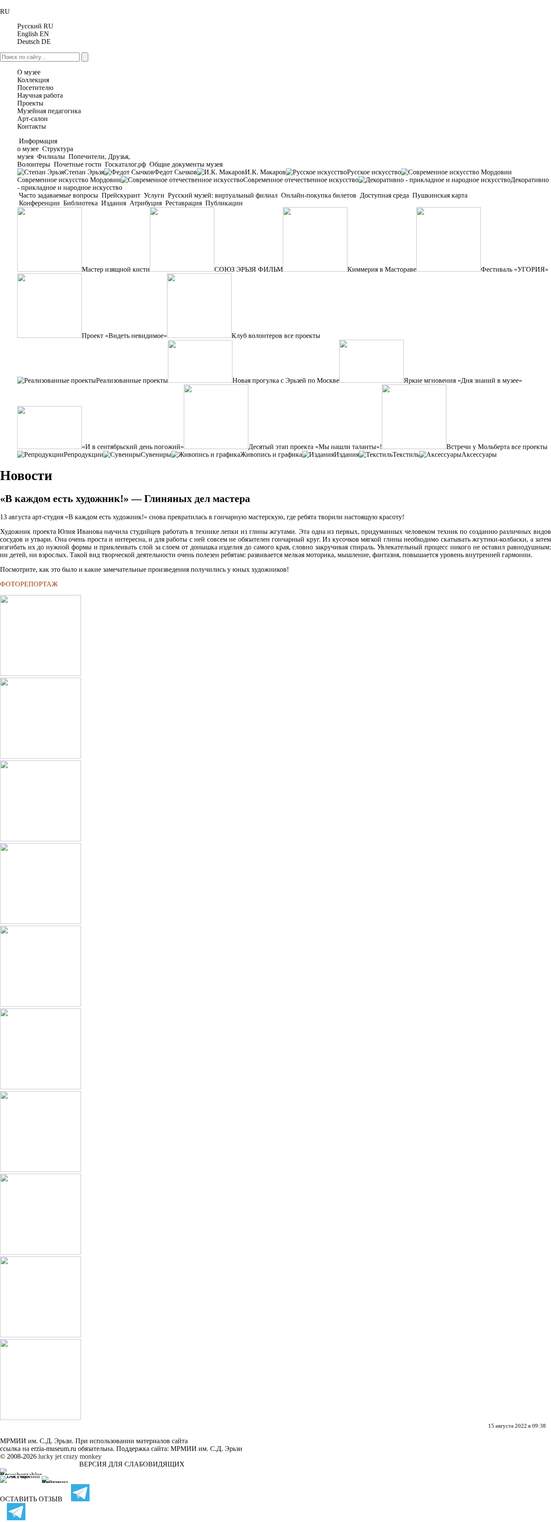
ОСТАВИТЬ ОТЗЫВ (31, 1499)
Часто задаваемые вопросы (58, 195)
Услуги (154, 195)
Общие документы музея (185, 164)
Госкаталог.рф (125, 164)
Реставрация (184, 203)
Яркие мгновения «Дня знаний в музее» (463, 380)
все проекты (302, 335)
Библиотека (80, 203)
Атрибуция (146, 203)
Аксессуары (479, 454)
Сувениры (156, 454)
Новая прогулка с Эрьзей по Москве (285, 380)
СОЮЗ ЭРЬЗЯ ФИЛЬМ (248, 269)
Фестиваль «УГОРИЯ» (514, 269)
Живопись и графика (271, 454)
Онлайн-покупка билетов (318, 195)
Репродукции (83, 454)
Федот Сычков (175, 172)
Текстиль (406, 454)
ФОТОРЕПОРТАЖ (29, 584)
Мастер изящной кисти (116, 269)
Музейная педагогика (49, 111)
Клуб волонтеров (257, 335)
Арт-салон (32, 118)
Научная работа (40, 95)
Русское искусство (374, 172)
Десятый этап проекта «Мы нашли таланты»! (315, 446)
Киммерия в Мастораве (381, 269)
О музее (28, 72)
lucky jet (50, 1456)
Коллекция (33, 80)
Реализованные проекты (132, 380)
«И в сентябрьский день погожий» (133, 446)
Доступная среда (384, 195)
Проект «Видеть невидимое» (124, 335)
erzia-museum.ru (53, 1448)
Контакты (31, 126)
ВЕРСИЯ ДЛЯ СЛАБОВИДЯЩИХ (132, 1464)
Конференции (39, 203)
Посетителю (35, 87)
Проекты (30, 103)
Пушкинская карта (439, 195)
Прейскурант (121, 195)
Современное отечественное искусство (301, 179)
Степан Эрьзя (84, 172)
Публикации (223, 203)
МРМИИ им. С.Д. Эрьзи (206, 1448)
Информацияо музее (37, 144)
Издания (113, 203)
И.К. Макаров (265, 172)
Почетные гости (77, 164)
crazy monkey (82, 1456)
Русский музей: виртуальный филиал (222, 195)
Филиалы (51, 156)
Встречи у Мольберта (478, 446)
